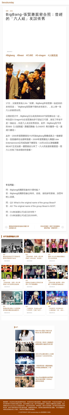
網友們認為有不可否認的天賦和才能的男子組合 (11, 257)
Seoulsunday (8, 2)
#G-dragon (40, 55)
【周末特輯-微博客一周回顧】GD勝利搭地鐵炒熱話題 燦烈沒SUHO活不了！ (56, 283)
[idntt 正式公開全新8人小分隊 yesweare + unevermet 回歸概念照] (24, 358)
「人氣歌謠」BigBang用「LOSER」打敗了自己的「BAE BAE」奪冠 (34, 309)
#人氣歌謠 (53, 55)
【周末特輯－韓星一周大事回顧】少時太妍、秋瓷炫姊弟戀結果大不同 (34, 257)
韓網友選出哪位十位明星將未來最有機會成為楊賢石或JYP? (11, 309)
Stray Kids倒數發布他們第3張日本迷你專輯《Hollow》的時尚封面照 (44, 379)
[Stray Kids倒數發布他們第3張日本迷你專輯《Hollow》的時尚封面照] (24, 382)
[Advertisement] (34, 34)
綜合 (11, 11)
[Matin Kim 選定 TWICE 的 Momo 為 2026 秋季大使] (24, 335)
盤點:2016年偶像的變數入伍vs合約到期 (56, 257)
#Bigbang (10, 55)
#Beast (20, 55)
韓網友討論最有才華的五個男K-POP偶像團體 (34, 283)
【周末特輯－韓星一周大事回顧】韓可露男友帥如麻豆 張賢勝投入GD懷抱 (12, 283)
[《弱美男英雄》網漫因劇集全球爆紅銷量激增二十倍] (24, 370)
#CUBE (29, 55)
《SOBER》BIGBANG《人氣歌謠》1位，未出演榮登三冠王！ (56, 309)
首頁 (7, 11)
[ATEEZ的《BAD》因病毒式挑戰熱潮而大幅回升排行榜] (24, 346)
